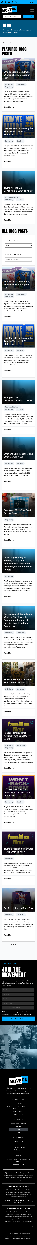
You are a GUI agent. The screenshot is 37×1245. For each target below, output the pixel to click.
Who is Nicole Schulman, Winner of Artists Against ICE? (17, 75)
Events (18, 1144)
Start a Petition (18, 1147)
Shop (32, 2)
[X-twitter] (16, 2)
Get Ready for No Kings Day (18, 908)
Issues (18, 1126)
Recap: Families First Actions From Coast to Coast (16, 736)
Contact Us (18, 1114)
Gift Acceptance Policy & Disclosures (18, 1107)
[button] (32, 10)
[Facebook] (12, 2)
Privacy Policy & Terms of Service (18, 1160)
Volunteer (18, 1150)
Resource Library (18, 1123)
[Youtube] (9, 2)
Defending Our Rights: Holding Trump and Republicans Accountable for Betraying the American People (18, 563)
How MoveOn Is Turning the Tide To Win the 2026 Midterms (18, 131)
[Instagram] (5, 2)
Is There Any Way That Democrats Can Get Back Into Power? (17, 792)
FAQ (18, 1132)
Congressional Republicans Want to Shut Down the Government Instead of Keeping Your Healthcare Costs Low (18, 620)
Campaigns (18, 1141)
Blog (18, 1129)
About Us (18, 1104)
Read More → (9, 107)
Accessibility (18, 1164)
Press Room (18, 1111)
